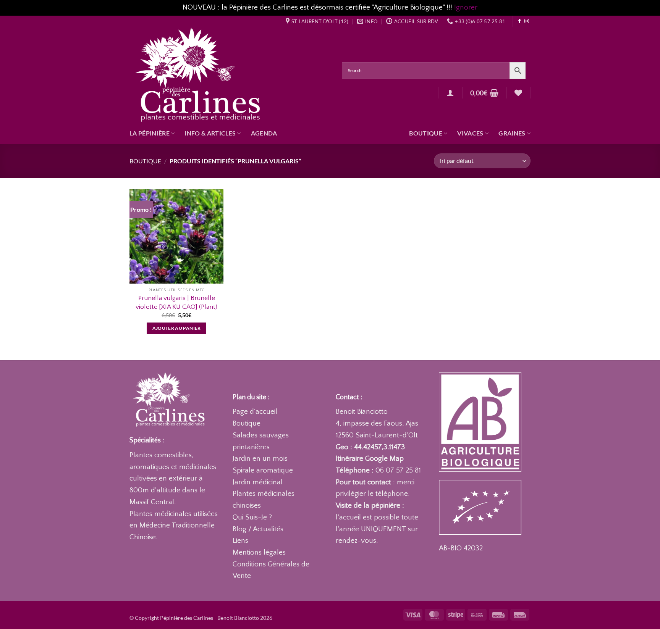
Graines (511, 133)
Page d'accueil (255, 412)
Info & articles (210, 133)
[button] (450, 92)
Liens (240, 541)
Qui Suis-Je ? (252, 517)
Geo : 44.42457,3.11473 (370, 447)
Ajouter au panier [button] (176, 328)
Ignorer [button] (465, 7)
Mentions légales (259, 552)
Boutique (425, 133)
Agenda (264, 133)
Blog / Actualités (258, 529)
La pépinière (149, 133)
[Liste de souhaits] (518, 92)
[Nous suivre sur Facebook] (519, 21)
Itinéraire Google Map (370, 459)
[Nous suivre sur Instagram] (526, 21)
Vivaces (470, 133)
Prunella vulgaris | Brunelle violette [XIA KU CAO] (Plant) (176, 302)
